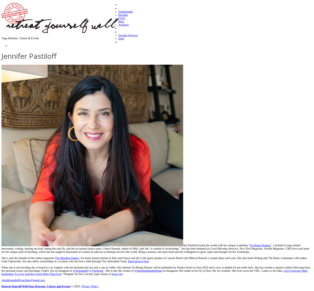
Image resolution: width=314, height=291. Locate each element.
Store (121, 38)
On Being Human (260, 245)
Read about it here (138, 261)
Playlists (123, 15)
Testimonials (125, 11)
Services (123, 32)
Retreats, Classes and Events (135, 28)
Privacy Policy (90, 286)
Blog (121, 21)
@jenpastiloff (80, 270)
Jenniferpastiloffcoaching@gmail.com (23, 280)
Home (122, 4)
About (121, 8)
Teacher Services (128, 35)
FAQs (121, 18)
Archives (123, 24)
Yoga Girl (116, 274)
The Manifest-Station (67, 258)
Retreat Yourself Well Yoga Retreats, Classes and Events (35, 286)
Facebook (97, 270)
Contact (13, 45)
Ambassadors (126, 42)
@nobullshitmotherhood (148, 270)
